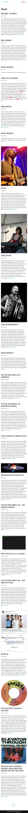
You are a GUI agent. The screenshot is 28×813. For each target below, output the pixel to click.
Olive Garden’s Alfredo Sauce (13, 436)
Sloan (3, 188)
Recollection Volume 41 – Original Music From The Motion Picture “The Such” (12, 768)
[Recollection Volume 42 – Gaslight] (14, 693)
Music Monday (7, 67)
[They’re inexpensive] (14, 302)
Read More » (21, 34)
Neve (8, 811)
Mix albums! (6, 40)
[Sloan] (14, 166)
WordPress (18, 811)
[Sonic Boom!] (14, 233)
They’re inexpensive (9, 325)
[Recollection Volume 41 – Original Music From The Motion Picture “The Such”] (14, 751)
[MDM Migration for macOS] (14, 468)
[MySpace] (14, 631)
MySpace (4, 654)
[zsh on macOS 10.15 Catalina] (14, 542)
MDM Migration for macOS (12, 475)
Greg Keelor (6, 106)
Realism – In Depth (9, 14)
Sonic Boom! (6, 255)
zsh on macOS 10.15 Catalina (13, 554)
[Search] (25, 1)
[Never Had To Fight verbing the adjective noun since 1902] (5, 2)
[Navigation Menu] (23, 2)
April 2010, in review (9, 78)
